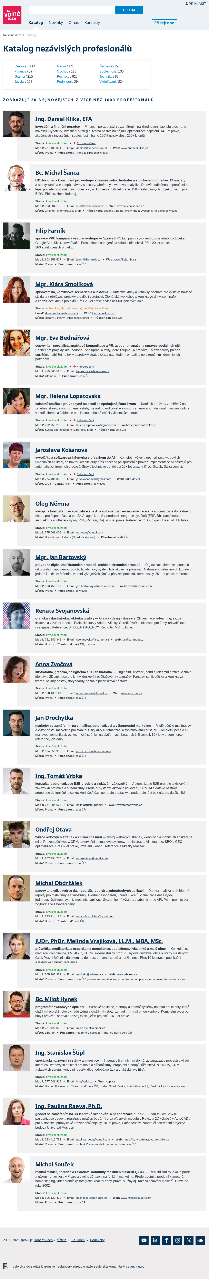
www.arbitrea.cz (127, 974)
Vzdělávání (107, 81)
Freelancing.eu (8, 1266)
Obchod (62, 71)
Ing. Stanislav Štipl (60, 1052)
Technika (105, 76)
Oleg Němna (52, 503)
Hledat (129, 10)
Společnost (107, 71)
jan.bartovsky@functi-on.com (95, 586)
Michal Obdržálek (59, 883)
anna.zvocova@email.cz (92, 693)
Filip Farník (50, 230)
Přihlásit (197, 4)
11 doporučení (86, 143)
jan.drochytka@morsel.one (93, 751)
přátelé (62, 1240)
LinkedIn (155, 1240)
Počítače (63, 76)
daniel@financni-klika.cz (91, 148)
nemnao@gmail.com (89, 532)
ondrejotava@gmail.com (92, 858)
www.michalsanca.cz (130, 206)
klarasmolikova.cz (103, 313)
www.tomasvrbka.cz (129, 804)
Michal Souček (54, 1164)
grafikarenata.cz (133, 639)
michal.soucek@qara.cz (91, 1197)
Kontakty (92, 22)
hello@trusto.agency (89, 804)
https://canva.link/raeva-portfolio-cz (146, 1139)
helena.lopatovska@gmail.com (96, 425)
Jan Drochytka (54, 717)
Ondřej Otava (53, 829)
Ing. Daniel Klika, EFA (63, 119)
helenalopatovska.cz (143, 425)
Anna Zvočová (53, 664)
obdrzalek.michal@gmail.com (95, 916)
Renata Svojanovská (62, 610)
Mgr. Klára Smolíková (64, 284)
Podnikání (64, 81)
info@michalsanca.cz (90, 206)
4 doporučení (85, 366)
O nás (74, 22)
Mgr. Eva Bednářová (62, 337)
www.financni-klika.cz (134, 148)
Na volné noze (12, 35)
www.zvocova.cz (131, 693)
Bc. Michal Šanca (57, 172)
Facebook (166, 1240)
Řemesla (105, 66)
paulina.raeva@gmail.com (93, 1139)
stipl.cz (110, 1081)
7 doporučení (85, 420)
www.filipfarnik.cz (125, 259)
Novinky (56, 22)
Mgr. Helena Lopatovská (68, 396)
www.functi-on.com (140, 586)
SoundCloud (200, 1240)
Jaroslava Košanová (61, 450)
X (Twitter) (188, 1240)
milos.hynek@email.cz (90, 1028)
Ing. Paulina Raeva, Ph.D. (68, 1106)
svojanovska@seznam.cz (92, 639)
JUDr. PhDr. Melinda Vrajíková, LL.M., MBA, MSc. (99, 941)
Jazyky (19, 81)
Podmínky (97, 1240)
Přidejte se (164, 22)
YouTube (144, 1240)
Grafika (19, 76)
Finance (20, 71)
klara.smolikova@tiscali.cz (61, 313)
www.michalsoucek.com (136, 1197)
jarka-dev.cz (132, 479)
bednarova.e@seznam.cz (92, 371)
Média (61, 66)
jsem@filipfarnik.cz (88, 259)
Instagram (177, 1240)
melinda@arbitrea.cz (89, 974)
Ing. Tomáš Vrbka (58, 776)
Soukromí (78, 1240)
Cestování (21, 66)
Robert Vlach (43, 1240)
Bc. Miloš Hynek (56, 999)
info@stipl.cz (84, 1081)
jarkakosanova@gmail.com (93, 479)
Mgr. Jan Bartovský (60, 557)
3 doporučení (85, 474)
